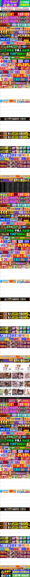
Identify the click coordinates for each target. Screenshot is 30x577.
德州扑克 (18, 187)
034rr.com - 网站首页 (6, 11)
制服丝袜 (28, 184)
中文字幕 (13, 184)
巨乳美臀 (18, 184)
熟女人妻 (13, 190)
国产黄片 (8, 190)
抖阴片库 (2, 190)
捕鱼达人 (8, 187)
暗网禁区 (23, 190)
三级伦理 (8, 184)
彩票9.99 (23, 187)
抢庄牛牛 (13, 187)
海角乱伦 (28, 190)
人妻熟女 (23, 184)
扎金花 (28, 187)
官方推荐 (2, 187)
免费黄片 (18, 190)
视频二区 (2, 184)
